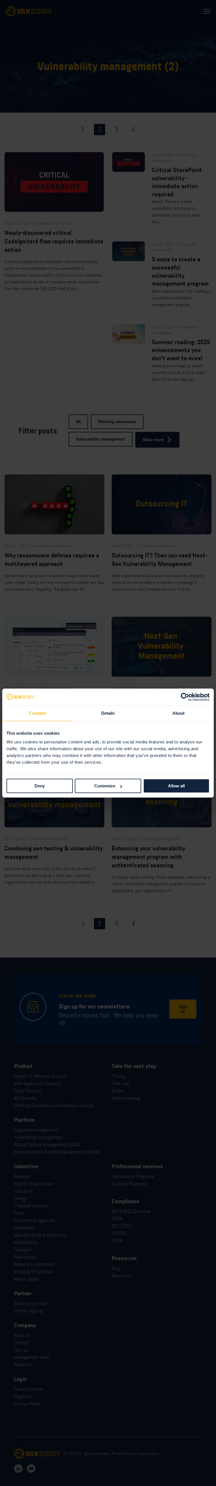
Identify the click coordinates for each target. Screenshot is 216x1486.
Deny (40, 785)
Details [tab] (108, 713)
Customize (104, 785)
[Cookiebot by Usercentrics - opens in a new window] (185, 697)
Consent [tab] (37, 713)
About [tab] (178, 713)
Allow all (176, 785)
